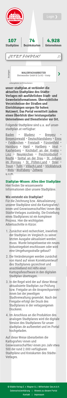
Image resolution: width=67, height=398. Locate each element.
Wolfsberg (23, 170)
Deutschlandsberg (40, 139)
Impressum (39, 394)
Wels (10, 170)
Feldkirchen (15, 142)
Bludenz (29, 135)
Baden (10, 135)
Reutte (10, 158)
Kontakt (26, 394)
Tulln (19, 166)
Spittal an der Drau (30, 158)
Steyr (55, 162)
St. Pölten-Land (36, 162)
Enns (58, 139)
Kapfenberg (13, 150)
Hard (26, 146)
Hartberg (41, 146)
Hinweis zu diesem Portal (45, 390)
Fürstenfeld (51, 142)
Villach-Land (34, 166)
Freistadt (33, 142)
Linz (8, 154)
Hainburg (12, 146)
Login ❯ (52, 16)
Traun (9, 166)
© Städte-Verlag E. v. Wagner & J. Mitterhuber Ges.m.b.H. (34, 387)
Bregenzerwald (15, 139)
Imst (55, 146)
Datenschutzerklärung (20, 390)
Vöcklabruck (53, 166)
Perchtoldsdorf (48, 154)
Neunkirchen (25, 154)
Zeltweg (37, 170)
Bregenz (50, 135)
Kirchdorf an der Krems (42, 150)
